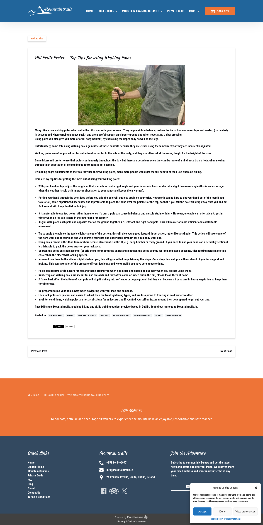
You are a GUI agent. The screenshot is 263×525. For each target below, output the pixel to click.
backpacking (55, 315)
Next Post (226, 351)
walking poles (173, 315)
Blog (36, 395)
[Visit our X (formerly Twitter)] (124, 491)
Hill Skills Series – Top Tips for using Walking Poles (76, 395)
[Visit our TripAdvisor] (114, 491)
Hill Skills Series (87, 315)
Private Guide (176, 11)
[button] (256, 488)
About (31, 488)
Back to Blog (37, 38)
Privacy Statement (232, 519)
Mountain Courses (38, 471)
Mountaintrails (142, 315)
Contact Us (34, 492)
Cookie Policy (217, 519)
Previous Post (39, 351)
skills (158, 315)
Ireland (104, 315)
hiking (70, 315)
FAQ (30, 479)
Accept (202, 511)
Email (71, 326)
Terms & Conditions (39, 497)
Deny (222, 511)
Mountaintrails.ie (187, 306)
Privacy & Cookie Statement (132, 521)
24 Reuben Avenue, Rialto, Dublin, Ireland (130, 477)
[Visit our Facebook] (103, 491)
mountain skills (121, 315)
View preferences (245, 511)
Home (89, 11)
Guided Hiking (36, 467)
